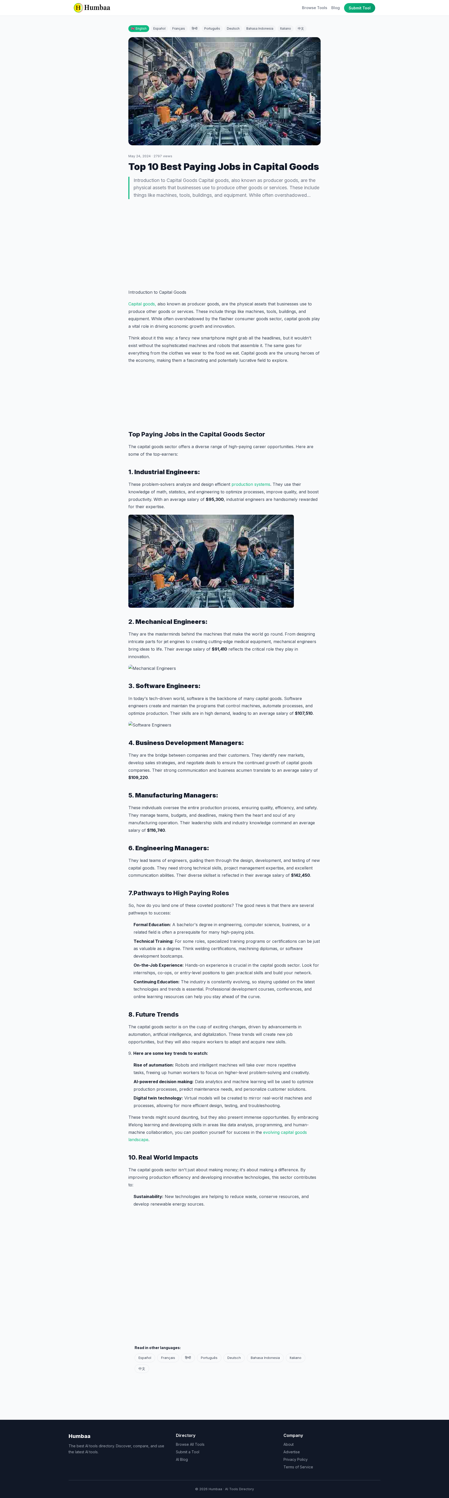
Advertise (291, 1452)
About (288, 1444)
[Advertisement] (224, 244)
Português (212, 28)
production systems (251, 484)
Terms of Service (298, 1467)
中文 (301, 28)
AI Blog (182, 1459)
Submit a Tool (187, 1452)
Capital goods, (142, 303)
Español (159, 28)
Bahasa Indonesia (259, 28)
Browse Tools (314, 7)
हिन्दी (194, 28)
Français (178, 28)
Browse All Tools (190, 1444)
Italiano (285, 28)
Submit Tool (360, 8)
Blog (335, 7)
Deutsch (233, 28)
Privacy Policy (295, 1459)
